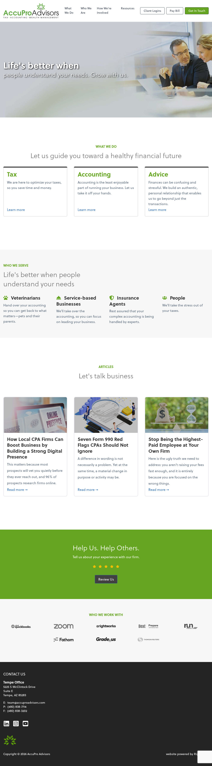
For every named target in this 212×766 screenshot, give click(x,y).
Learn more (23, 209)
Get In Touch (196, 10)
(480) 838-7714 (16, 706)
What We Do (69, 10)
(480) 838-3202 (17, 711)
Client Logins (152, 10)
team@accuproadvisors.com (26, 702)
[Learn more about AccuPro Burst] (10, 740)
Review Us (106, 579)
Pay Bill (175, 10)
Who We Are (86, 10)
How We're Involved (104, 10)
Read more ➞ (35, 489)
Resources (127, 8)
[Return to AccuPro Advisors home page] (31, 10)
